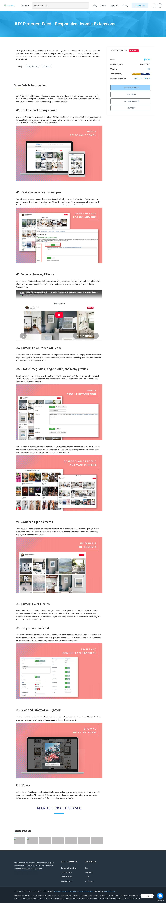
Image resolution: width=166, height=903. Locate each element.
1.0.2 (148, 69)
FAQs (87, 877)
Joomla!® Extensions (85, 891)
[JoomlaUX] (9, 5)
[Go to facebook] (160, 896)
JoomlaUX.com (109, 891)
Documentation (131, 101)
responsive (32, 66)
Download (140, 5)
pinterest (46, 66)
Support (114, 5)
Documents (89, 881)
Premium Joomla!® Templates (65, 891)
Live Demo (131, 94)
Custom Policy (66, 881)
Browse (25, 5)
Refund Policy (66, 877)
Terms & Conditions (69, 868)
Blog (95, 5)
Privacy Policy (66, 872)
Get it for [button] (131, 87)
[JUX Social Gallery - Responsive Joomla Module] (28, 838)
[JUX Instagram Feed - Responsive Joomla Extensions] (15, 838)
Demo (103, 5)
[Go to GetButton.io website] (160, 900)
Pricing (125, 5)
